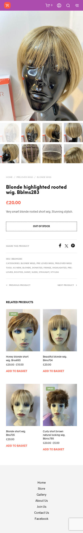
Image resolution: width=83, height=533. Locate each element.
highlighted (59, 268)
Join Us (41, 506)
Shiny (27, 272)
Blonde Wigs (44, 177)
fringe (47, 268)
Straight (44, 272)
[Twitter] (68, 246)
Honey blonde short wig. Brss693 (17, 358)
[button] (49, 5)
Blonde (26, 268)
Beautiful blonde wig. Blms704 (55, 358)
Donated (37, 268)
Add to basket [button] (16, 371)
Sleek (35, 272)
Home (9, 177)
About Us (41, 500)
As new (17, 268)
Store (41, 488)
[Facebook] (61, 246)
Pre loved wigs (45, 263)
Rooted (18, 272)
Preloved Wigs (25, 177)
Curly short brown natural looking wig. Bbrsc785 (54, 435)
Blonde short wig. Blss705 (16, 433)
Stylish (55, 272)
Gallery (41, 494)
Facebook (41, 518)
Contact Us (41, 512)
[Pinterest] (74, 246)
